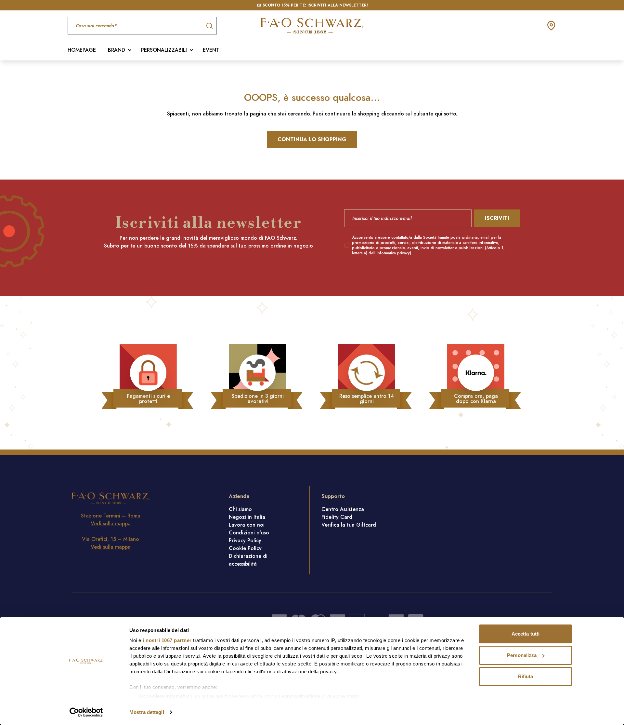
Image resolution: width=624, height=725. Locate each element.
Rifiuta (525, 676)
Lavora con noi (247, 525)
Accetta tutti (526, 634)
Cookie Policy (245, 548)
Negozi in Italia (247, 517)
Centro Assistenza (342, 509)
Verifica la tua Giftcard (348, 525)
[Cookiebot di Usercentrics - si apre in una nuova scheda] (86, 712)
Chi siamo (240, 509)
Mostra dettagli (146, 712)
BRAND (116, 50)
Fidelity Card (336, 517)
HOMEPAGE (82, 50)
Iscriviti (497, 218)
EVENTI (212, 50)
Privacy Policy (245, 540)
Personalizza (522, 655)
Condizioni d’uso (249, 532)
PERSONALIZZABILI (164, 50)
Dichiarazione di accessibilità (248, 560)
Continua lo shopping (312, 139)
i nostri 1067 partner (167, 640)
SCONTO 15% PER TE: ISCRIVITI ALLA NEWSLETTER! (315, 5)
